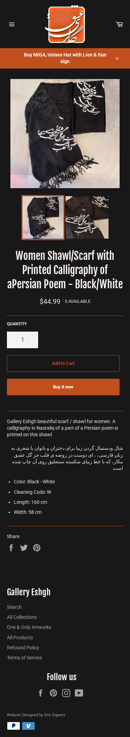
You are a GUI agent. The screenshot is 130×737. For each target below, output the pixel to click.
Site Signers (54, 715)
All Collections (22, 617)
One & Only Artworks (29, 627)
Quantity (17, 324)
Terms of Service (24, 657)
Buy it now (63, 386)
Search (14, 607)
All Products (20, 637)
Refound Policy (23, 647)
